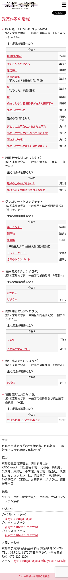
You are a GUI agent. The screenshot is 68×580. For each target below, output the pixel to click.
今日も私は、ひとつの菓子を (23, 420)
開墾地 (11, 233)
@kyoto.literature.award (21, 526)
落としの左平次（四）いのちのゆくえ (27, 146)
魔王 (9, 87)
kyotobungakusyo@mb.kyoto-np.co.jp (39, 560)
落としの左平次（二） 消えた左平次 (26, 126)
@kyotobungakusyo (18, 518)
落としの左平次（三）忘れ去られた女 (27, 133)
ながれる (12, 293)
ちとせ (11, 340)
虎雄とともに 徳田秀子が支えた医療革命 (30, 103)
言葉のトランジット (18, 259)
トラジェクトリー (17, 253)
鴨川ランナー (14, 227)
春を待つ (12, 70)
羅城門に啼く (14, 56)
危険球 (11, 383)
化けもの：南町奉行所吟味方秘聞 (26, 190)
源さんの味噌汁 (16, 139)
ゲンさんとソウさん (18, 64)
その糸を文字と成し (18, 349)
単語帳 (11, 240)
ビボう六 (12, 299)
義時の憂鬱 (13, 77)
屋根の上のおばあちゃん (21, 183)
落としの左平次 (16, 110)
